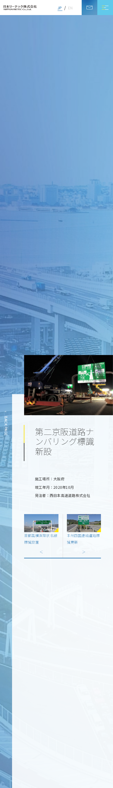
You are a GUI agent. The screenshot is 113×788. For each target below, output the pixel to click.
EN (70, 7)
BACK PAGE (5, 425)
